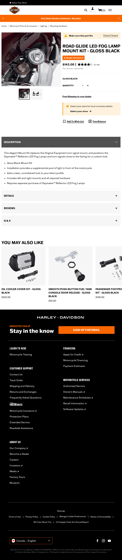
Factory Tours (17, 477)
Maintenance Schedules (77, 397)
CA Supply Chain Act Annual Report (72, 522)
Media (13, 471)
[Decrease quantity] (77, 85)
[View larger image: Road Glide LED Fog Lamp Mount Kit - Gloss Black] (31, 59)
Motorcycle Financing (75, 360)
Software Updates (73, 409)
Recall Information (73, 403)
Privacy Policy (31, 517)
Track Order (16, 380)
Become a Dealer (19, 453)
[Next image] (55, 60)
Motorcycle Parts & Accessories (23, 26)
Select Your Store (19, 3)
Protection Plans (19, 416)
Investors (15, 465)
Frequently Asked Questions (26, 397)
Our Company (18, 448)
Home (4, 26)
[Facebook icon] (97, 541)
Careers (14, 459)
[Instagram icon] (103, 541)
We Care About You (42, 522)
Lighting (43, 26)
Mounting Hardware (58, 26)
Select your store (79, 111)
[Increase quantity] (87, 85)
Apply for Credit (72, 354)
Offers (13, 403)
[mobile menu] (109, 10)
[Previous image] (7, 60)
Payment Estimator (74, 366)
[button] (89, 64)
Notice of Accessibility (100, 517)
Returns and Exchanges (23, 391)
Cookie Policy (49, 517)
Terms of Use (15, 517)
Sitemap (61, 511)
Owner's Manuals (73, 391)
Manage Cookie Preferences (73, 516)
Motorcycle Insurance (22, 410)
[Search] (85, 10)
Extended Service (20, 422)
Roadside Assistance (21, 428)
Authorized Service (74, 386)
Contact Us (16, 374)
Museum (15, 482)
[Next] (118, 18)
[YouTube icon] (109, 541)
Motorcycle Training (21, 354)
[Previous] (3, 18)
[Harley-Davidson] (61, 317)
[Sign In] (92, 10)
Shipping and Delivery (22, 386)
